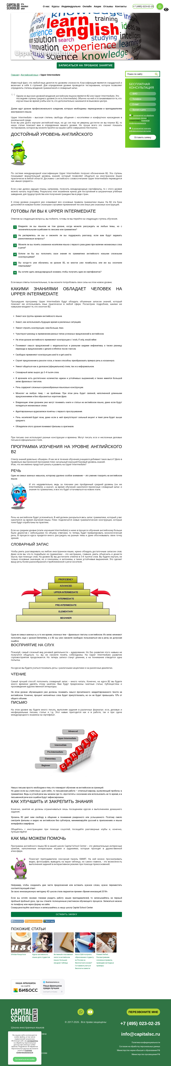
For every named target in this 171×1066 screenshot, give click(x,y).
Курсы (55, 6)
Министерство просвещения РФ (146, 1054)
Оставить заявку (66, 914)
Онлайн (87, 6)
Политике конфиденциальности (24, 1051)
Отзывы (108, 6)
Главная (15, 75)
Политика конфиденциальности (146, 1042)
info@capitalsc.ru (140, 1034)
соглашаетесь (32, 1041)
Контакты (121, 6)
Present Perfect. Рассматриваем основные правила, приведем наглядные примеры (105, 960)
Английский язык (29, 75)
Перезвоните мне (143, 1012)
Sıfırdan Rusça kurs (18, 954)
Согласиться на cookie (25, 1059)
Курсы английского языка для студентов (41, 955)
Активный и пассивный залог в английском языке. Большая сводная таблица (63, 958)
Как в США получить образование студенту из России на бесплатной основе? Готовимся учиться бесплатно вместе (84, 961)
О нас (46, 6)
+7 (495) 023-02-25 (140, 1023)
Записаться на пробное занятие (86, 65)
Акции (97, 6)
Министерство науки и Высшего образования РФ (138, 1050)
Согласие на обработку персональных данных (139, 1046)
